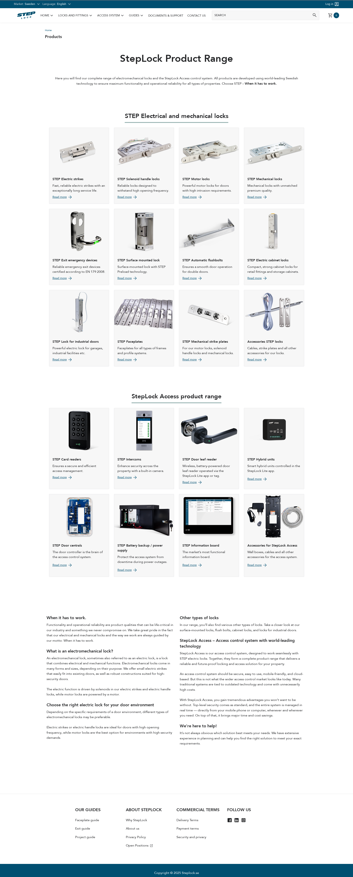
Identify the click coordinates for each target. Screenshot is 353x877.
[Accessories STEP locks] (274, 328)
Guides (134, 15)
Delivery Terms (187, 820)
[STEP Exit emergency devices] (79, 247)
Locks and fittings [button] (75, 15)
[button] (47, 15)
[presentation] (100, 829)
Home (44, 15)
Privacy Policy (136, 837)
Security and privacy (191, 837)
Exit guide (82, 828)
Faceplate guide (87, 820)
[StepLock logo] (26, 15)
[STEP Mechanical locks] (274, 166)
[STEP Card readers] (79, 448)
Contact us (196, 15)
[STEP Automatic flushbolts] (209, 247)
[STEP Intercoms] (144, 448)
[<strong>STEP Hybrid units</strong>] (274, 448)
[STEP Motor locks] (209, 166)
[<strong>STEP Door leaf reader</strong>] (209, 448)
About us (132, 828)
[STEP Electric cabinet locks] (274, 247)
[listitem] (47, 15)
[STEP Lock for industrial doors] (79, 328)
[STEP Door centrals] (79, 535)
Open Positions (137, 845)
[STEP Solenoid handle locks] (144, 166)
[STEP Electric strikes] (79, 166)
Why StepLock (136, 820)
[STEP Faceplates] (144, 328)
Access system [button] (111, 15)
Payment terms (187, 828)
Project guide (85, 837)
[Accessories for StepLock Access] (274, 535)
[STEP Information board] (209, 535)
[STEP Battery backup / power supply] (144, 535)
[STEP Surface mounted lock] (144, 247)
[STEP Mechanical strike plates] (209, 328)
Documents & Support (165, 15)
